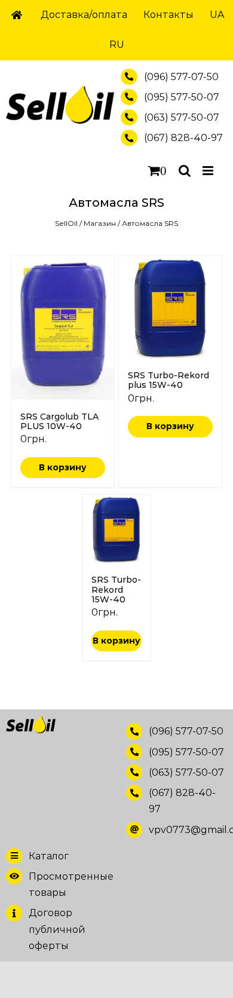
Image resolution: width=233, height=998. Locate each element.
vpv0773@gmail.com (188, 829)
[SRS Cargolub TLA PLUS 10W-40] (62, 328)
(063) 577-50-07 (181, 117)
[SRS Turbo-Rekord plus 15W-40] (170, 307)
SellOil (66, 223)
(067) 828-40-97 (183, 137)
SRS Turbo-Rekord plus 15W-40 (168, 380)
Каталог (49, 856)
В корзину (63, 467)
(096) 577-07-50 (181, 76)
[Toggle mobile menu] (209, 170)
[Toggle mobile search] (185, 170)
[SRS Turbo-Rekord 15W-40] (116, 529)
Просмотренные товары (68, 884)
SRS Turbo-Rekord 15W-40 (116, 589)
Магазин (100, 223)
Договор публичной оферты (57, 929)
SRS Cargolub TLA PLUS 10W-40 (59, 421)
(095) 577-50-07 (181, 97)
